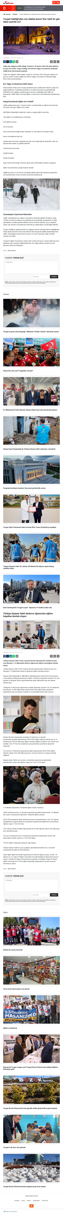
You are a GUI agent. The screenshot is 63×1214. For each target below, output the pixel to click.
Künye (23, 1200)
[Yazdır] (17, 61)
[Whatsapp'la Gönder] (13, 61)
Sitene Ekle (45, 1200)
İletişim (29, 1200)
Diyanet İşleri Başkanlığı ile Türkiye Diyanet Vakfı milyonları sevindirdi (34, 8)
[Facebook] (4, 61)
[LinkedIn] (10, 61)
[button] (51, 61)
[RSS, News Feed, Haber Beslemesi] (31, 1206)
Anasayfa (7, 14)
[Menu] (54, 2)
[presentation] (9, 8)
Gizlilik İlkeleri (36, 1200)
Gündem (15, 14)
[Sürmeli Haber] (8, 2)
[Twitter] (7, 61)
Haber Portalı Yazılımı (11, 1211)
